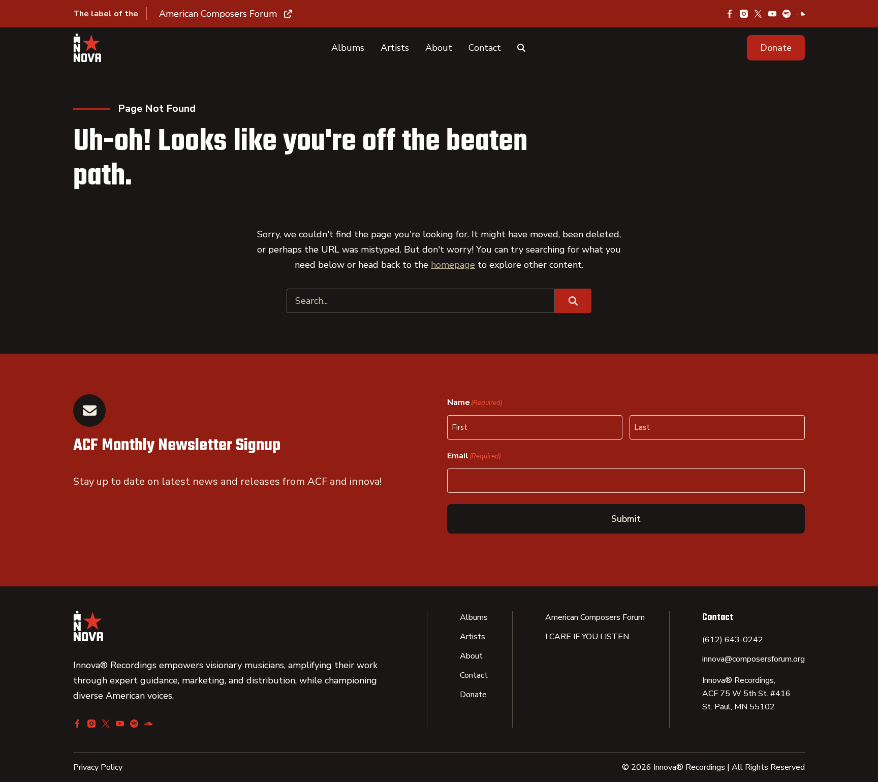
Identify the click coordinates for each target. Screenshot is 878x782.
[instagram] (744, 14)
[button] (776, 47)
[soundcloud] (801, 14)
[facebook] (730, 14)
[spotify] (786, 14)
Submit (626, 519)
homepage (453, 265)
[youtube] (772, 14)
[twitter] (758, 14)
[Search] (521, 48)
